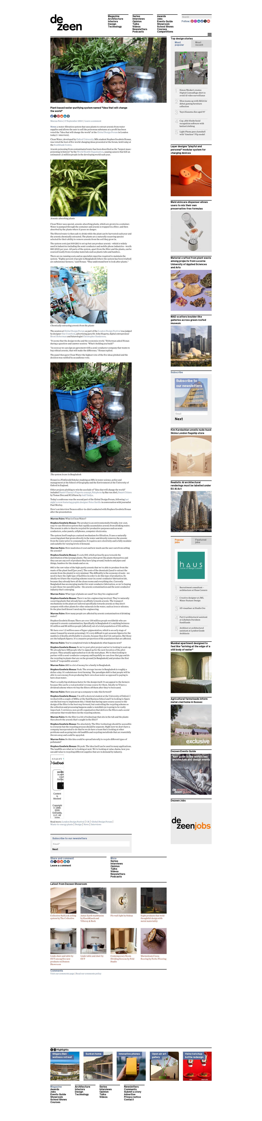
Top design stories (182, 38)
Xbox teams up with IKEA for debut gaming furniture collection (193, 104)
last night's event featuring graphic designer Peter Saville (89, 500)
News (86, 824)
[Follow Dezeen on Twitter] (205, 21)
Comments (130, 1089)
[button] (210, 34)
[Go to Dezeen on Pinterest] (192, 21)
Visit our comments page (62, 973)
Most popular (179, 43)
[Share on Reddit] (61, 116)
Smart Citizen (125, 492)
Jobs (160, 19)
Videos (137, 26)
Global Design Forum (107, 132)
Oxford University (85, 139)
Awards (161, 16)
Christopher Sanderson (94, 336)
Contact (129, 1099)
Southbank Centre (63, 144)
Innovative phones (129, 1054)
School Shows (165, 26)
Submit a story (132, 1092)
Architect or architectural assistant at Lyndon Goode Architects (192, 631)
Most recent (199, 43)
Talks (136, 24)
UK (88, 822)
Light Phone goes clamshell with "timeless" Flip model (193, 133)
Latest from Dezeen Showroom (68, 884)
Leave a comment (92, 121)
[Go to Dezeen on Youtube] (208, 21)
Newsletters (140, 29)
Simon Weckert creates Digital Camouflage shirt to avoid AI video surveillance (193, 93)
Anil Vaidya (87, 495)
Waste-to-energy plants (61, 824)
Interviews (139, 19)
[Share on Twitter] (55, 116)
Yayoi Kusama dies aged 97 (192, 112)
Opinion (137, 21)
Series (136, 16)
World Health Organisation (90, 151)
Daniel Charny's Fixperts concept (75, 492)
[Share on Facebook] (52, 116)
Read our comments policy (88, 973)
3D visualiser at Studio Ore (192, 608)
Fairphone (97, 492)
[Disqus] (108, 1010)
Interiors (113, 21)
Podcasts (138, 31)
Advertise (130, 1094)
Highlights (63, 1050)
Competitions (165, 31)
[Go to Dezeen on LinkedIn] (198, 21)
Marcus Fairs (56, 121)
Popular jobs (179, 541)
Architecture (115, 19)
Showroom (163, 24)
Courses (162, 29)
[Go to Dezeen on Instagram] (195, 21)
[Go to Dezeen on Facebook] (202, 21)
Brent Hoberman (58, 336)
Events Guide (165, 21)
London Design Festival (109, 331)
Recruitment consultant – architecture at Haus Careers (193, 588)
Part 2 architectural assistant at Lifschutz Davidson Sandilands (193, 620)
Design (112, 24)
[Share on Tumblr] (68, 116)
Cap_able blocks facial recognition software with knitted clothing (192, 123)
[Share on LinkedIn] (65, 116)
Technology (115, 26)
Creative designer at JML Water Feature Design (192, 599)
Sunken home (93, 1054)
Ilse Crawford (68, 333)
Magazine (113, 16)
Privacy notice (132, 1097)
